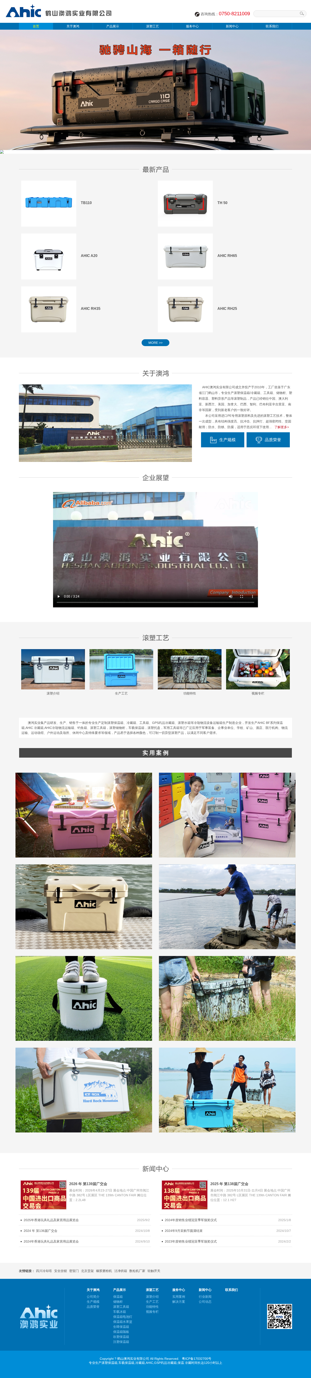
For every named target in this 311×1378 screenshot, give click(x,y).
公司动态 (205, 1301)
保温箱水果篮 (122, 1322)
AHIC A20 (89, 256)
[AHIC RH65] (185, 256)
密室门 (74, 1271)
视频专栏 (258, 693)
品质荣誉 (273, 440)
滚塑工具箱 (121, 1306)
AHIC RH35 (90, 309)
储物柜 (118, 1301)
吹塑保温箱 (121, 1337)
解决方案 (178, 1301)
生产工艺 (121, 693)
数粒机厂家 (137, 1271)
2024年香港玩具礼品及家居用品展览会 (51, 1241)
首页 (36, 26)
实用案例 (178, 1296)
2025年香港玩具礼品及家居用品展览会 (51, 1220)
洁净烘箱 (120, 1271)
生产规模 (227, 440)
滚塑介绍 (53, 693)
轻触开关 (154, 1271)
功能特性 (189, 693)
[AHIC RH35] (48, 309)
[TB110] (48, 204)
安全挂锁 (60, 1271)
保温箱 (118, 1296)
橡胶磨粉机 (104, 1271)
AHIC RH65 (227, 256)
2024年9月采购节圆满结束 (184, 1231)
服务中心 (192, 26)
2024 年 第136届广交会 (40, 1231)
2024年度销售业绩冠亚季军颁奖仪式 (191, 1220)
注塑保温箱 (121, 1342)
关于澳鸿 (72, 26)
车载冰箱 (119, 1311)
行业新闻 (205, 1296)
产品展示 (112, 26)
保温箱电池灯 (122, 1316)
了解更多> (281, 427)
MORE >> (155, 342)
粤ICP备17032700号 (196, 1358)
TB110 (86, 203)
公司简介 (93, 1296)
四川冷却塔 (44, 1271)
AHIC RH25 (227, 309)
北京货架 (87, 1271)
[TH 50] (185, 204)
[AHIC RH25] (185, 309)
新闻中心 (232, 26)
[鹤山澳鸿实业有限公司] (59, 21)
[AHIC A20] (48, 256)
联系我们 (272, 26)
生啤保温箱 (121, 1327)
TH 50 (222, 203)
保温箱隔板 (121, 1332)
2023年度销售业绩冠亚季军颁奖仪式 (191, 1241)
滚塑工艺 (152, 26)
